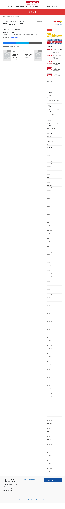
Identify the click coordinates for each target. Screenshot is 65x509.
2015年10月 (49, 396)
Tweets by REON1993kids (29, 479)
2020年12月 (49, 273)
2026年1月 (49, 158)
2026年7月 (49, 153)
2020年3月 (49, 289)
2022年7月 (49, 241)
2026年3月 (49, 155)
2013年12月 (49, 439)
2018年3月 (49, 340)
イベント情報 (16, 46)
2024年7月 (49, 195)
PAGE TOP (62, 493)
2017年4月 (49, 367)
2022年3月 (49, 246)
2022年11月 (49, 230)
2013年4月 (49, 460)
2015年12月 (49, 393)
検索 (50, 30)
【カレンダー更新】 (51, 114)
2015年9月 (49, 399)
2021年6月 (49, 262)
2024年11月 (49, 185)
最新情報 (39, 21)
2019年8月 (49, 302)
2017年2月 (49, 372)
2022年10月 (49, 233)
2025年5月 (49, 171)
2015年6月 (49, 407)
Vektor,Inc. (44, 499)
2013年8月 (49, 449)
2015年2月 (49, 417)
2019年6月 (49, 305)
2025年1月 (49, 179)
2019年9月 (49, 300)
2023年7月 (49, 214)
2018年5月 (49, 335)
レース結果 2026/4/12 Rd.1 (53, 109)
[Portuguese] (59, 21)
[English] (53, 21)
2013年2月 (49, 465)
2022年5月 (49, 244)
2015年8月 (49, 401)
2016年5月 (49, 385)
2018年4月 (49, 337)
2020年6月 (49, 281)
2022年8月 (49, 238)
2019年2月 (49, 316)
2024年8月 (49, 193)
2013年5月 (49, 457)
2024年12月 (49, 182)
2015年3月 (49, 415)
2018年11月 (49, 321)
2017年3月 (49, 369)
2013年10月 (49, 444)
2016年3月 (49, 388)
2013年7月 (49, 452)
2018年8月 (49, 329)
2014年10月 (49, 425)
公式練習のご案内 (50, 119)
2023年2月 (49, 222)
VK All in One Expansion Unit (36, 499)
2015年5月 (49, 409)
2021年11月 (49, 252)
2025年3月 (49, 177)
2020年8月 (49, 278)
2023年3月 (49, 219)
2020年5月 (49, 284)
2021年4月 (49, 268)
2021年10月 (49, 254)
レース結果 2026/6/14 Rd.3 (53, 100)
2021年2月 (49, 270)
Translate (60, 24)
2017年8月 (49, 356)
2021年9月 (49, 257)
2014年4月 (49, 433)
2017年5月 (49, 364)
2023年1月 (49, 225)
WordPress (21, 499)
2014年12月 (49, 420)
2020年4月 (49, 286)
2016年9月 (49, 380)
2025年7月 (49, 169)
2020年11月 (49, 276)
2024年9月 (49, 190)
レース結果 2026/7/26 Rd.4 (53, 95)
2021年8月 (49, 260)
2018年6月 (49, 332)
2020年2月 (49, 292)
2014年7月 (49, 428)
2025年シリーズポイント (52, 128)
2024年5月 (49, 201)
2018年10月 (49, 324)
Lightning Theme (28, 499)
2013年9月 (49, 447)
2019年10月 (49, 297)
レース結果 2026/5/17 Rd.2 (53, 105)
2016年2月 (49, 391)
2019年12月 (49, 294)
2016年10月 (49, 377)
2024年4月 (49, 203)
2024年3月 (49, 206)
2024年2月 (49, 209)
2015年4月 (49, 412)
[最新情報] (7, 52)
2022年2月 (49, 249)
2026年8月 (49, 150)
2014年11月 (49, 423)
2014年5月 (49, 431)
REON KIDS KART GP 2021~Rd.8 (15, 56)
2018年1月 (49, 343)
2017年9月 (49, 353)
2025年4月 (49, 174)
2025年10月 (49, 163)
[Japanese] (52, 21)
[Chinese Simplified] (55, 21)
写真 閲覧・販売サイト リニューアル (54, 123)
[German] (61, 21)
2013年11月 (49, 441)
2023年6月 (49, 217)
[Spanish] (58, 21)
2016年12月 (49, 375)
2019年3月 (49, 313)
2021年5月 (49, 265)
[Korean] (56, 21)
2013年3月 (49, 463)
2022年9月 (49, 236)
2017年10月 (49, 351)
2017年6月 (49, 361)
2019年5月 (49, 308)
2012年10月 (49, 471)
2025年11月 (49, 161)
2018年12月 (49, 318)
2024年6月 (49, 198)
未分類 (48, 144)
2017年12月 (49, 345)
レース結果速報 (50, 141)
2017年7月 (49, 359)
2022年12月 (49, 228)
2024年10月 (49, 187)
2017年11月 (49, 348)
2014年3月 (49, 436)
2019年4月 (49, 310)
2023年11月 (49, 211)
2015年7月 (49, 404)
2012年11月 (49, 468)
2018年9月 (49, 326)
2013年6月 (49, 455)
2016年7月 (49, 383)
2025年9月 (49, 166)
